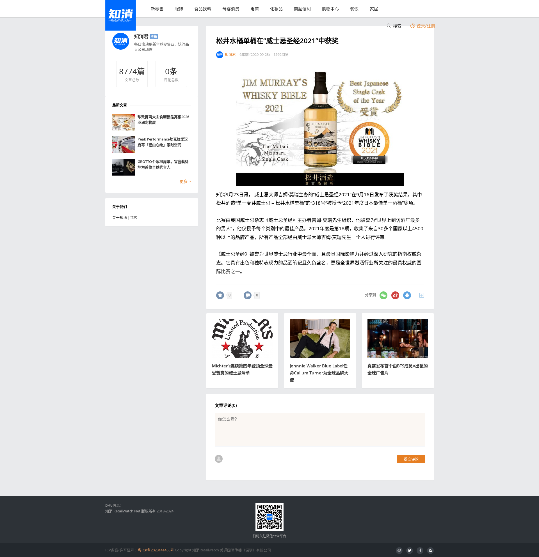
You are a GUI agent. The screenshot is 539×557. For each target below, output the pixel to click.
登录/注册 (425, 26)
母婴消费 (230, 8)
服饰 (179, 8)
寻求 (133, 217)
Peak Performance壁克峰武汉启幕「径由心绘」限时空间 (163, 142)
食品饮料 (202, 8)
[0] (220, 295)
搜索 (396, 26)
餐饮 (354, 8)
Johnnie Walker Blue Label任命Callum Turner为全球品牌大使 (319, 373)
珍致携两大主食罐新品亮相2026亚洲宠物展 (163, 119)
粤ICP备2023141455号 (156, 550)
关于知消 (119, 217)
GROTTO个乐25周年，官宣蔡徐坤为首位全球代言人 (163, 164)
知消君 (141, 36)
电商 (254, 8)
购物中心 (330, 8)
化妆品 (276, 8)
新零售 (157, 8)
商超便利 (302, 8)
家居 (374, 8)
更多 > (185, 181)
